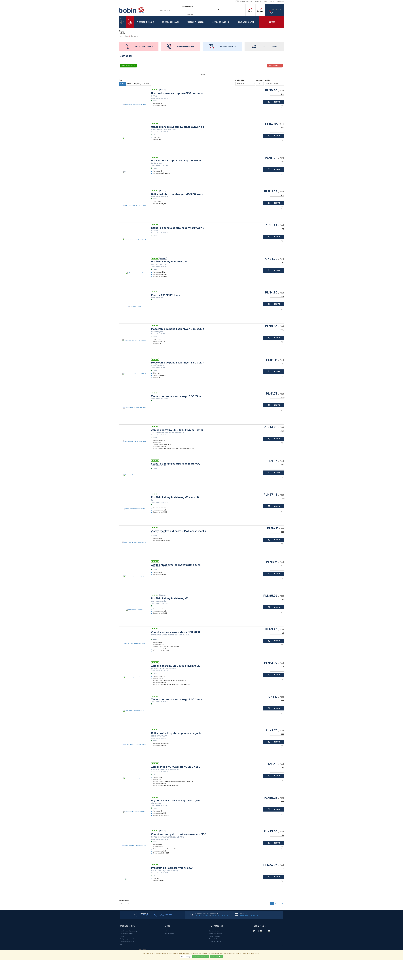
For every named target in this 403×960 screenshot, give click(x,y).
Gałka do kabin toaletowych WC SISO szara (177, 194)
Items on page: (124, 900)
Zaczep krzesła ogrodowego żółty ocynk (175, 564)
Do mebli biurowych (170, 22)
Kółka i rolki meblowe (215, 933)
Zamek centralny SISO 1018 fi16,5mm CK (175, 665)
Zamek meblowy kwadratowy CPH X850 (175, 632)
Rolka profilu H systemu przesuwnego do (176, 733)
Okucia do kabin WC (220, 22)
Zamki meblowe (214, 931)
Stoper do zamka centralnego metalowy (175, 463)
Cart (121, 944)
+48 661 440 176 (220, 915)
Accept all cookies (216, 956)
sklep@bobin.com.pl (249, 915)
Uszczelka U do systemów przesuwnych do (177, 126)
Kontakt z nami (169, 933)
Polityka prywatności (127, 939)
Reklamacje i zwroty (126, 933)
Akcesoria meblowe (145, 22)
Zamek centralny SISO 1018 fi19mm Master (177, 430)
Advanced (190, 14)
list (130, 84)
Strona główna (124, 36)
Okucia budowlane (246, 22)
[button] (258, 1)
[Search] (218, 9)
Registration (280, 1)
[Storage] (260, 9)
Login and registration (127, 941)
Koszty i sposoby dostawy (128, 931)
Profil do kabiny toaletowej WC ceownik (175, 497)
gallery (138, 84)
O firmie (167, 931)
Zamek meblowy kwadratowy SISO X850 (175, 766)
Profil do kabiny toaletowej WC (169, 261)
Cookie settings (186, 956)
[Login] (250, 9)
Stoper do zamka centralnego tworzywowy (177, 227)
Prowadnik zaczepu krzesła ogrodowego (176, 160)
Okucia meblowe (214, 936)
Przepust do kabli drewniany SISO (172, 867)
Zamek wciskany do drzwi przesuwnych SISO (178, 834)
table (147, 84)
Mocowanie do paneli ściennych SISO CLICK (177, 328)
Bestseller (134, 36)
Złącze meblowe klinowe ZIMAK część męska (178, 531)
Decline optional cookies (201, 956)
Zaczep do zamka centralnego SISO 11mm (176, 699)
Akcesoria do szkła (195, 22)
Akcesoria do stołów (215, 939)
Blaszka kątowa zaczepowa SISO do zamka (177, 93)
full (123, 84)
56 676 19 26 (201, 915)
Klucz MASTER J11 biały (165, 295)
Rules (122, 936)
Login (272, 1)
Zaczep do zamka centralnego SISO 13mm (176, 396)
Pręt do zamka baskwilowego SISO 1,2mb (176, 800)
